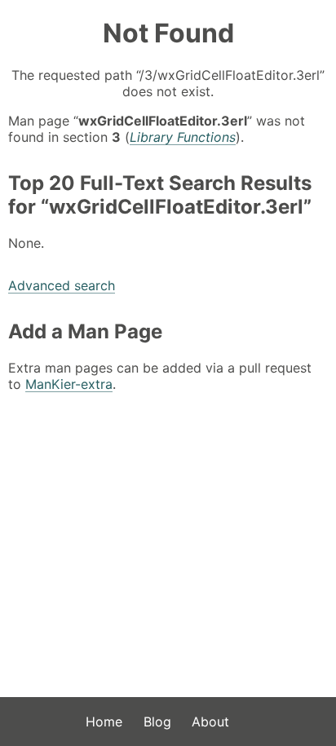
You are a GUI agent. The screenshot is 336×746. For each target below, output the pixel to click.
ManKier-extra (69, 384)
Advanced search (61, 285)
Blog (157, 721)
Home (104, 721)
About (210, 721)
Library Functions (183, 137)
